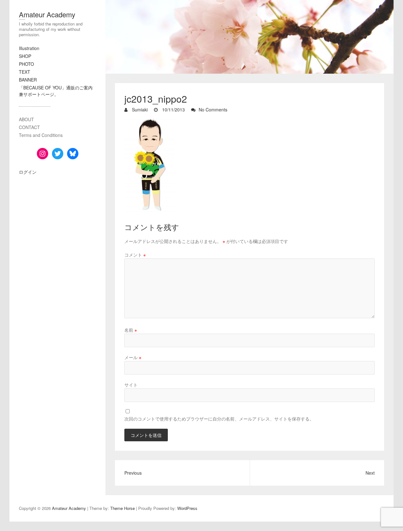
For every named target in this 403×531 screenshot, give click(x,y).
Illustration (29, 48)
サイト (131, 384)
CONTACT (29, 127)
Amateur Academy (47, 14)
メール (132, 357)
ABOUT (26, 119)
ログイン (28, 172)
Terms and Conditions (41, 135)
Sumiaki (139, 109)
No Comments (213, 109)
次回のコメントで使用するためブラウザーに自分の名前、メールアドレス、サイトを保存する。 (219, 418)
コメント (135, 254)
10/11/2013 (173, 109)
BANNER (28, 79)
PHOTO (26, 64)
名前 (130, 330)
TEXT (24, 72)
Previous (133, 473)
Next (370, 473)
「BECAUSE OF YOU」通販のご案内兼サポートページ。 (56, 90)
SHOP (25, 56)
